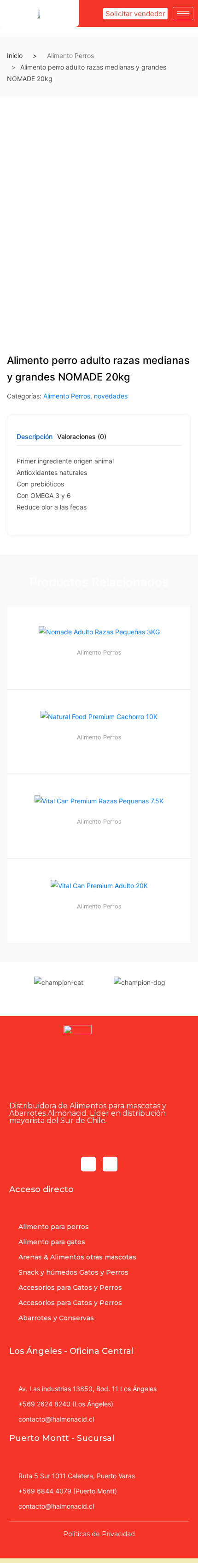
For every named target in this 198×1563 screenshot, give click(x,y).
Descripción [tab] (34, 436)
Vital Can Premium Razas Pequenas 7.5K (99, 834)
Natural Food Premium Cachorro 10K (99, 750)
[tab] (34, 439)
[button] (135, 13)
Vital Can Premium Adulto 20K (99, 919)
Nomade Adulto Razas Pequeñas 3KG (99, 665)
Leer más (103, 974)
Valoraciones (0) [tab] (81, 436)
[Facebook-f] (88, 1164)
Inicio (15, 55)
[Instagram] (110, 1164)
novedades (111, 396)
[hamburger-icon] (183, 13)
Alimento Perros (70, 55)
